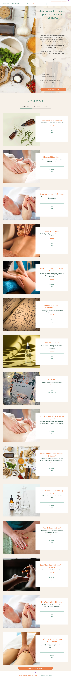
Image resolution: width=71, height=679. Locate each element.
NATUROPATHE (11, 4)
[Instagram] (68, 1)
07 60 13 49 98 (64, 1)
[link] (26, 106)
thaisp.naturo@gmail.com (56, 1)
